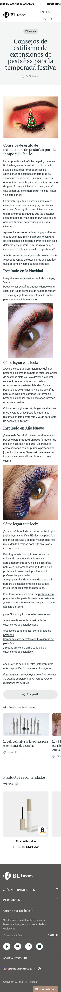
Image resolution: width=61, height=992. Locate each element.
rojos (6, 412)
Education (30, 31)
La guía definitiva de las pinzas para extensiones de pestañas (25, 743)
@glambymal (11, 535)
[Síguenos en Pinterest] (17, 946)
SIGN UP (53, 935)
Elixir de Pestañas (25, 841)
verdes (15, 412)
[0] (50, 18)
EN (42, 12)
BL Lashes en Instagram (37, 668)
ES (48, 12)
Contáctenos (46, 989)
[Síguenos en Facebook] (7, 946)
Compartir (33, 694)
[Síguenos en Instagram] (28, 946)
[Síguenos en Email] (39, 946)
